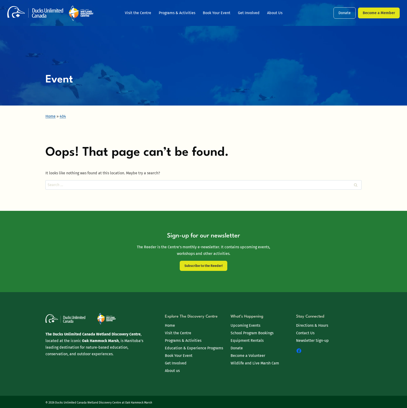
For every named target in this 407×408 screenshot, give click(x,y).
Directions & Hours (312, 325)
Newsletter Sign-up (312, 340)
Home (170, 325)
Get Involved (249, 13)
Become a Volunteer (248, 355)
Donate (344, 13)
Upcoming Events (245, 325)
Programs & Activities (177, 13)
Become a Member (379, 13)
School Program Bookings (252, 333)
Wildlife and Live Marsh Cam (255, 363)
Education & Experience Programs (194, 348)
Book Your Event (216, 13)
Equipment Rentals (247, 340)
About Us (274, 13)
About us (172, 370)
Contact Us (305, 333)
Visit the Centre (138, 13)
